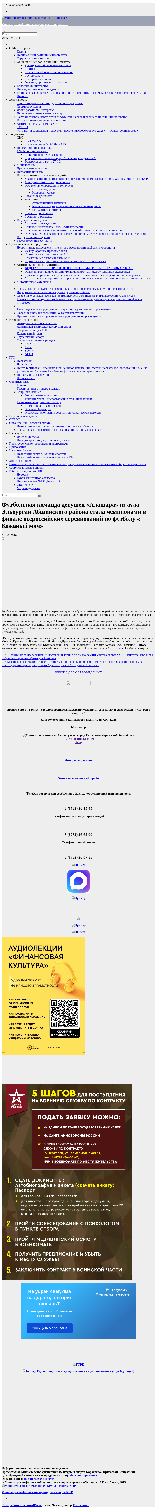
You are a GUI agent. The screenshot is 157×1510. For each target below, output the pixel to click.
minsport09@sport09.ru (39, 1478)
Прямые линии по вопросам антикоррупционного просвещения (59, 316)
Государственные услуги (33, 220)
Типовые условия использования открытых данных (58, 398)
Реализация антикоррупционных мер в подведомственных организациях (65, 309)
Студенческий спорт (30, 337)
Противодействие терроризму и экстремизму (38, 443)
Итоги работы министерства (35, 110)
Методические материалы (34, 282)
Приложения (17, 447)
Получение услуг (28, 436)
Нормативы (24, 361)
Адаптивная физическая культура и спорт (44, 326)
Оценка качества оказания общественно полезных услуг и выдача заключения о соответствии (86, 233)
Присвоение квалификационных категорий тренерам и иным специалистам (74, 230)
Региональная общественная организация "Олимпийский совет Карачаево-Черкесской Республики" (82, 92)
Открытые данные (29, 392)
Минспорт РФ (26, 165)
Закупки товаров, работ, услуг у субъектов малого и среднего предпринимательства (72, 116)
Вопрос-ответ (26, 378)
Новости (22, 96)
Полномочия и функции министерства (42, 55)
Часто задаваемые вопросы (26, 467)
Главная (22, 51)
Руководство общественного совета (48, 65)
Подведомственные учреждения (38, 89)
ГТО (12, 357)
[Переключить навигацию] (3, 31)
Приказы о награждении (33, 374)
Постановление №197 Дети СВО (46, 144)
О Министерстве (20, 48)
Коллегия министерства (32, 85)
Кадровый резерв (43, 192)
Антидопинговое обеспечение (37, 323)
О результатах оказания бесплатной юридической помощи (63, 412)
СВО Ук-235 (33, 141)
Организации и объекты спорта (30, 422)
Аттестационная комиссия (49, 202)
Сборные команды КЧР (32, 330)
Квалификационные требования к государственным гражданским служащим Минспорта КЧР (86, 178)
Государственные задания (33, 237)
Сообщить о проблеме (49, 1328)
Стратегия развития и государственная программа (50, 103)
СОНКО (22, 127)
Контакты (23, 385)
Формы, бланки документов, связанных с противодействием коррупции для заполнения (75, 288)
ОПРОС (14, 419)
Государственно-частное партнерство (41, 120)
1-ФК (28, 343)
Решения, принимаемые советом (46, 82)
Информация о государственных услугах (43, 440)
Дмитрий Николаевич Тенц (78, 740)
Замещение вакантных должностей (47, 182)
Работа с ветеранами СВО (26, 471)
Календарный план (29, 333)
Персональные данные (24, 416)
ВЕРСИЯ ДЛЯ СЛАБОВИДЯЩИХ (78, 672)
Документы (16, 134)
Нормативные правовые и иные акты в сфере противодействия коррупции (66, 247)
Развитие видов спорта (24, 319)
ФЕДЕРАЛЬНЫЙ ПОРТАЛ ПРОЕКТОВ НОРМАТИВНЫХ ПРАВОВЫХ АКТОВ (79, 268)
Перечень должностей (39, 213)
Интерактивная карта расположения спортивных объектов (55, 426)
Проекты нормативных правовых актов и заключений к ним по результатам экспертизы (82, 275)
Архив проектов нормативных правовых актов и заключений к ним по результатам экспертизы (87, 278)
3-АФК (29, 350)
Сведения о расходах (38, 216)
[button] (11, 38)
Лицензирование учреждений (44, 154)
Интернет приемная (83, 1475)
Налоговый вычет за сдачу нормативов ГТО (46, 457)
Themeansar (81, 1505)
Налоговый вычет (21, 450)
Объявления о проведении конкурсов (49, 185)
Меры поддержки (28, 488)
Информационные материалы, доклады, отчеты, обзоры (53, 292)
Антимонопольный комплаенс (37, 123)
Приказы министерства (32, 168)
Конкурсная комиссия (46, 209)
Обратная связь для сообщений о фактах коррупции (51, 312)
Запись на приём (20, 460)
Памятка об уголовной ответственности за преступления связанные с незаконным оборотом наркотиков (77, 464)
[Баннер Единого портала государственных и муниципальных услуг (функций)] (78, 1371)
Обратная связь (19, 381)
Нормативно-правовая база (34, 147)
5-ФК (28, 347)
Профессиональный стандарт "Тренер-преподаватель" (60, 158)
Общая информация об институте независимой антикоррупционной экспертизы (77, 271)
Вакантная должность (39, 196)
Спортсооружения (29, 106)
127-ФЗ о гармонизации (32, 151)
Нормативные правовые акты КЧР (47, 257)
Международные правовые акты (46, 251)
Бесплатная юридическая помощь (39, 402)
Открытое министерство (41, 395)
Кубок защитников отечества (36, 478)
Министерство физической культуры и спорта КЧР (35, 24)
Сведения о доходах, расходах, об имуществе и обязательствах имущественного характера (76, 295)
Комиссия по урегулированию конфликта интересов (66, 206)
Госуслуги (16, 433)
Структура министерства (33, 58)
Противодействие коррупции (28, 244)
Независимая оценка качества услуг (40, 113)
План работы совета (38, 79)
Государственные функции (34, 240)
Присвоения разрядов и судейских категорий (54, 226)
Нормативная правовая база (43, 405)
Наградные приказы (30, 171)
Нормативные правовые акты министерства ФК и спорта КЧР (65, 261)
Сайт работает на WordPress (22, 1505)
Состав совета (34, 75)
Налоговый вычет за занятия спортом (41, 453)
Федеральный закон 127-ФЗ (43, 161)
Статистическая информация (36, 340)
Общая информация (38, 409)
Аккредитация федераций (41, 223)
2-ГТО (29, 354)
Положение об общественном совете (49, 72)
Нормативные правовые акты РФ (46, 254)
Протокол (31, 68)
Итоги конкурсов (43, 189)
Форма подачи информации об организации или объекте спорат (59, 429)
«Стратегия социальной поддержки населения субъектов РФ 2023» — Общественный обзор (77, 130)
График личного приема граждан (38, 388)
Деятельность (18, 99)
